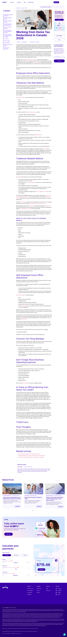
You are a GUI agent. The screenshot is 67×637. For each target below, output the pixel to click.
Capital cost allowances (23, 305)
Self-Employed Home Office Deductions (8, 25)
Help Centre (48, 590)
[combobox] (52, 7)
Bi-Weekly (25, 555)
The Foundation (30, 590)
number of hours (26, 196)
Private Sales (29, 592)
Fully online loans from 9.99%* (8, 45)
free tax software (37, 62)
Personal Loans (30, 588)
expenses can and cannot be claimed (37, 203)
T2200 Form (6, 38)
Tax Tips (17, 7)
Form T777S (45, 148)
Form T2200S (46, 191)
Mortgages (29, 594)
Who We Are (39, 588)
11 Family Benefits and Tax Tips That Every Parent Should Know (31, 455)
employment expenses (31, 112)
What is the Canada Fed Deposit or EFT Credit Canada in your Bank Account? (33, 499)
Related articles (7, 42)
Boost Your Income (28, 495)
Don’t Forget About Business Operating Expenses (8, 31)
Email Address (57, 56)
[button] (30, 510)
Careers (38, 590)
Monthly (6, 555)
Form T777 (48, 205)
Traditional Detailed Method (7, 21)
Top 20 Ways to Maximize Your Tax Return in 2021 (29, 453)
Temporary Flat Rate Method (8, 18)
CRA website (25, 383)
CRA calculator (23, 202)
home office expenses (31, 182)
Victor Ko (37, 41)
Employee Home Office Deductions (8, 15)
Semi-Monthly (16, 555)
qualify (19, 176)
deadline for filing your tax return (29, 59)
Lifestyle (47, 495)
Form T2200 (39, 191)
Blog (47, 588)
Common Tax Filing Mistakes (7, 28)
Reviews (38, 592)
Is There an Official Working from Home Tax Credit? (8, 35)
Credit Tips (5, 495)
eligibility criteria (38, 134)
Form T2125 (23, 319)
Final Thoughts (7, 40)
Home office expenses (21, 97)
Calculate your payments (7, 48)
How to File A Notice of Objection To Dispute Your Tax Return (31, 457)
